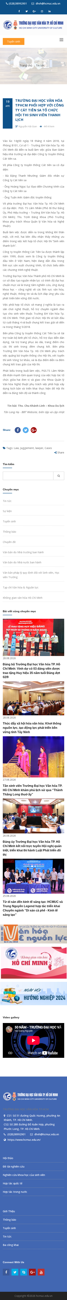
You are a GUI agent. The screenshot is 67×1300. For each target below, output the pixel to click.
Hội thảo (8, 1158)
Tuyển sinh (13, 41)
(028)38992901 (17, 3)
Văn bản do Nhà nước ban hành (22, 562)
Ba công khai (11, 1245)
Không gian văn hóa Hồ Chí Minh (22, 597)
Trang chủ (26, 65)
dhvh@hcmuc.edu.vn (47, 3)
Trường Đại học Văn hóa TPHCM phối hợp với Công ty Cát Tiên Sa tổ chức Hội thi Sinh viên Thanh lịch (39, 110)
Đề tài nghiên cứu (13, 1166)
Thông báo (9, 531)
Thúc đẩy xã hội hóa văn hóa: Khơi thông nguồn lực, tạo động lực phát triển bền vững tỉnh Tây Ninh (32, 728)
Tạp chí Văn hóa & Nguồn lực (21, 587)
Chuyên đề (9, 542)
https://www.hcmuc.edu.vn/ (24, 1139)
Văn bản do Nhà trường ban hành (23, 552)
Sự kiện (7, 511)
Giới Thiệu (9, 1211)
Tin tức (40, 65)
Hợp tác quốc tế (12, 1183)
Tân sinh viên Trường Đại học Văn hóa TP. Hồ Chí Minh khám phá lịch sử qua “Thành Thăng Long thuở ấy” (33, 790)
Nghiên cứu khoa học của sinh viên (24, 1175)
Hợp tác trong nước (15, 1192)
